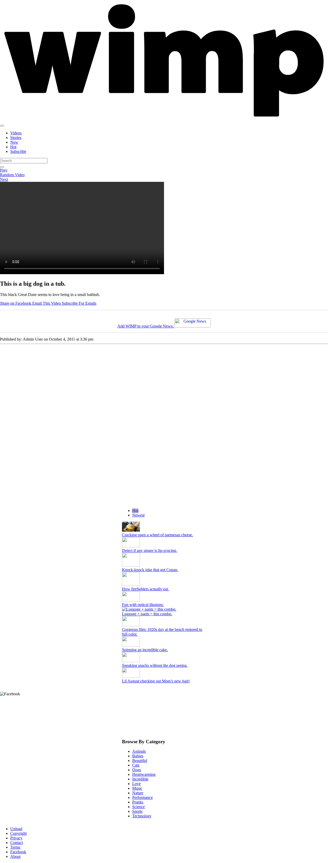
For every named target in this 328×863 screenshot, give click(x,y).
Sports (137, 811)
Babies (137, 756)
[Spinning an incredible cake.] (131, 645)
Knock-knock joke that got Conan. (150, 570)
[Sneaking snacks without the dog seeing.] (131, 661)
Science (138, 807)
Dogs (136, 770)
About (15, 856)
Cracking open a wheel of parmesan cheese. (157, 535)
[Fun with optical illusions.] (131, 600)
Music (137, 788)
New (14, 142)
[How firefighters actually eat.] (131, 584)
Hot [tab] (135, 510)
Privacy (16, 838)
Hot (13, 147)
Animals (139, 751)
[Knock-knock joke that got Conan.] (131, 565)
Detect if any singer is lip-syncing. (149, 550)
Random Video (12, 175)
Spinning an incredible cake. (145, 650)
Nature (137, 793)
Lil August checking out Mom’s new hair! (156, 681)
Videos (16, 133)
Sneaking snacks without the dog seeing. (155, 665)
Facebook (18, 852)
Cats (135, 765)
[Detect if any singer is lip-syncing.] (131, 546)
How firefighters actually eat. (145, 589)
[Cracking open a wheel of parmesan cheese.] (131, 530)
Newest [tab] (138, 515)
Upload (16, 829)
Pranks (137, 802)
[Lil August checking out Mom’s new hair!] (131, 676)
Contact (16, 842)
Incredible (140, 779)
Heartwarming (144, 774)
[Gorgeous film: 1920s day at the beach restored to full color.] (131, 625)
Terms (15, 847)
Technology (141, 816)
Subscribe (18, 151)
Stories (15, 137)
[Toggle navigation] (2, 125)
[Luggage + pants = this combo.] (164, 609)
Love (136, 783)
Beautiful (139, 760)
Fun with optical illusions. (143, 604)
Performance (142, 797)
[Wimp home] (164, 119)
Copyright (18, 833)
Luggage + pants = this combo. (147, 614)
